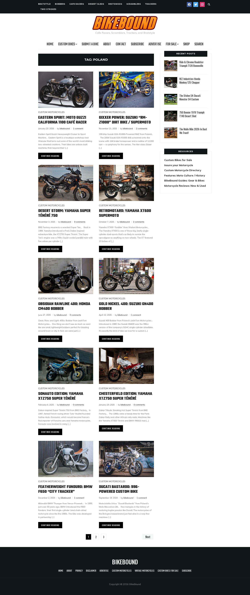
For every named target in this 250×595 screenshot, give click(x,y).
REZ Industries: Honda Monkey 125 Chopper (189, 80)
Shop (186, 44)
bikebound (65, 128)
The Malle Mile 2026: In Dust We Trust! (193, 131)
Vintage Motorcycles (144, 571)
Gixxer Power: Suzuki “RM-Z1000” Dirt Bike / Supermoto (125, 120)
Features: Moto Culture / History (184, 175)
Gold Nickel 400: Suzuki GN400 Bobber (126, 306)
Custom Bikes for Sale (178, 160)
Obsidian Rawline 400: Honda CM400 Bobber (64, 306)
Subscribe (137, 44)
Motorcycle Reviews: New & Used (185, 185)
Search (198, 44)
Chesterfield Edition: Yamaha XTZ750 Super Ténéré (125, 396)
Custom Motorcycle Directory (182, 170)
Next (147, 537)
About (107, 44)
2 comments (141, 128)
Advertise (155, 44)
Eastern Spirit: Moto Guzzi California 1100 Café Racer (62, 120)
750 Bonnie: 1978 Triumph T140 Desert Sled (191, 114)
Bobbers (60, 4)
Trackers (150, 4)
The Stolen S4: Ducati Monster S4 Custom (190, 97)
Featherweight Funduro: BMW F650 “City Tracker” (65, 489)
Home (50, 44)
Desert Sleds (96, 4)
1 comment (78, 128)
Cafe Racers (76, 4)
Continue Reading (50, 155)
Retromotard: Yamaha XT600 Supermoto (125, 213)
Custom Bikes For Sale (168, 571)
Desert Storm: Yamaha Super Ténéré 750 (64, 213)
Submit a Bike (90, 44)
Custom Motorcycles (51, 112)
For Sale (171, 44)
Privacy (79, 571)
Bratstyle (44, 4)
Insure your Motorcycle (178, 165)
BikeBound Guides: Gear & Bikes (184, 180)
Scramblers (133, 4)
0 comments (79, 222)
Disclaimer (91, 571)
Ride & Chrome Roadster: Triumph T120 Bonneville (191, 64)
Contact (121, 44)
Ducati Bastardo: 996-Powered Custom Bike (119, 489)
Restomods (115, 4)
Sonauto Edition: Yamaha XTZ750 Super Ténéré (60, 396)
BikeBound (125, 561)
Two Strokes (48, 9)
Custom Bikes (66, 44)
